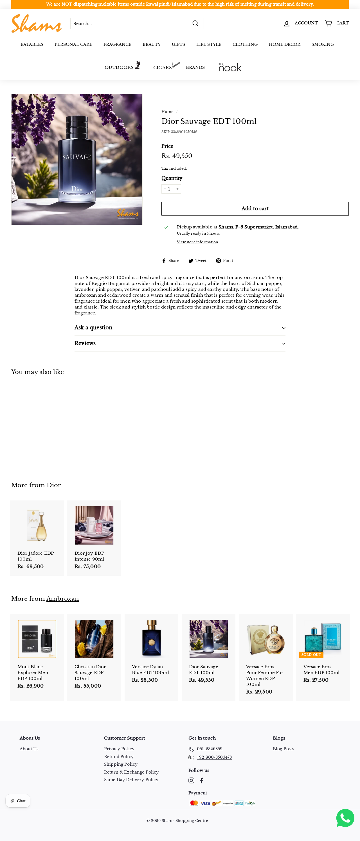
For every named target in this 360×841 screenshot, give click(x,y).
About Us (29, 748)
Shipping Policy (121, 764)
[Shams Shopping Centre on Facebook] (201, 780)
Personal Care (73, 44)
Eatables (32, 44)
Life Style (208, 44)
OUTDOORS (119, 67)
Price (167, 146)
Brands (195, 67)
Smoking (323, 44)
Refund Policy (119, 756)
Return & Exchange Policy (131, 772)
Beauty (152, 44)
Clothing (245, 44)
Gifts (178, 44)
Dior (54, 485)
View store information (197, 242)
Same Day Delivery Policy (131, 779)
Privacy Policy (119, 748)
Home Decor (284, 44)
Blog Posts (283, 748)
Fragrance (117, 44)
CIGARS (162, 67)
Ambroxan (62, 598)
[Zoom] (77, 159)
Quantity (171, 178)
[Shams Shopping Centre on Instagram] (191, 780)
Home (167, 112)
